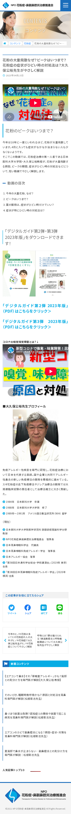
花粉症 (27, 43)
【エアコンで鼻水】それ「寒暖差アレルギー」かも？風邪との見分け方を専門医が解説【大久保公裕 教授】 (36, 678)
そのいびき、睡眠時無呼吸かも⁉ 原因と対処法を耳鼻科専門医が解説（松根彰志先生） (35, 697)
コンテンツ (15, 43)
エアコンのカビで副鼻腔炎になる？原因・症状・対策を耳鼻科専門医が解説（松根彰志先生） (36, 734)
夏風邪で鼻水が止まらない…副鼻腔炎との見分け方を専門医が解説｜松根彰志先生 (36, 753)
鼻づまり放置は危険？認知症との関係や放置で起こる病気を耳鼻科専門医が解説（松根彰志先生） (35, 715)
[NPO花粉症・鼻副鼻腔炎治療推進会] (34, 5)
